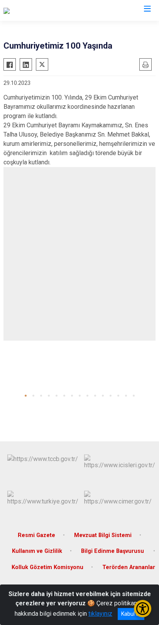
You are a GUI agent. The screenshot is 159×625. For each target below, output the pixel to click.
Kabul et (131, 614)
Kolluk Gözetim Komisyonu (47, 567)
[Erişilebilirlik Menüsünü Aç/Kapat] (142, 608)
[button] (26, 396)
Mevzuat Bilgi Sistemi (103, 535)
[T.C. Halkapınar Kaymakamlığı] (42, 10)
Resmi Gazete (36, 535)
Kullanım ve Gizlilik (37, 551)
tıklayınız (100, 613)
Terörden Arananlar (128, 567)
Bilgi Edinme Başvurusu (113, 551)
